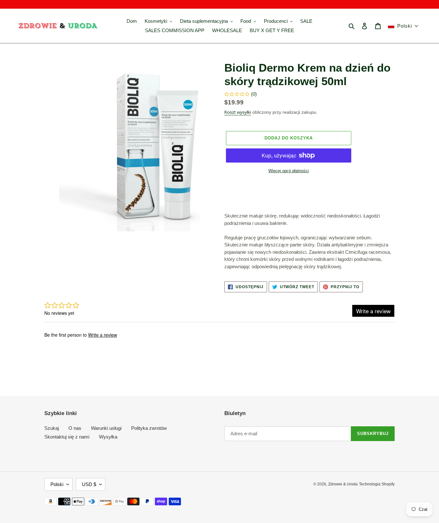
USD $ (89, 484)
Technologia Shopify (377, 484)
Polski (56, 484)
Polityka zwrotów (149, 428)
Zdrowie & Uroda (343, 484)
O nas (74, 428)
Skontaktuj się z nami (66, 436)
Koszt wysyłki (237, 112)
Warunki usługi (106, 428)
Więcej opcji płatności (288, 170)
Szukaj (51, 428)
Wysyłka (108, 436)
